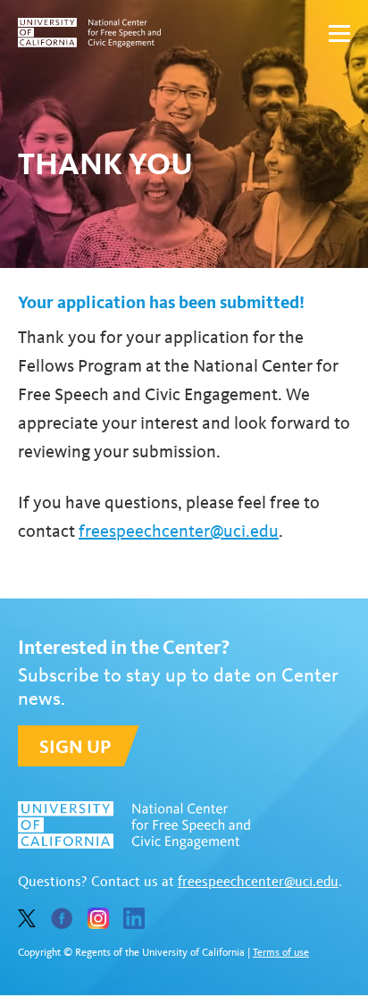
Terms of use (281, 952)
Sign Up (75, 746)
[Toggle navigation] (339, 33)
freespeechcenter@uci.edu (179, 530)
